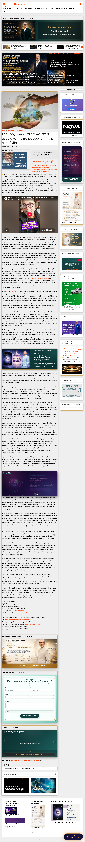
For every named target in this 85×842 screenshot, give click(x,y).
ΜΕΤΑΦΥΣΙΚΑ (14, 45)
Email (6, 694)
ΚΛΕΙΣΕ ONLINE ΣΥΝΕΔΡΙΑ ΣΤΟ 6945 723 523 (30, 666)
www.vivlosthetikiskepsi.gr (32, 624)
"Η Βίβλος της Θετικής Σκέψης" (39, 278)
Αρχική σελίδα (34, 832)
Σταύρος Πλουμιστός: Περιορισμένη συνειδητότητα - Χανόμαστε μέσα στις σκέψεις (14, 788)
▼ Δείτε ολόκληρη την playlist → (72, 268)
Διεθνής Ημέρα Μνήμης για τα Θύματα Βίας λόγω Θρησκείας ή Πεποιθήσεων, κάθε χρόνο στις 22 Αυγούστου (73, 46)
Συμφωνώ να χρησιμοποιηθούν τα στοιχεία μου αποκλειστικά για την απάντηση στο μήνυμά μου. (29, 711)
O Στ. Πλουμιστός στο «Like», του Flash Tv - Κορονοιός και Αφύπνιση (44, 170)
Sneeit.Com (45, 839)
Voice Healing (15, 291)
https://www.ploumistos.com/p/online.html (17, 620)
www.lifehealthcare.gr (18, 610)
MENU (19, 8)
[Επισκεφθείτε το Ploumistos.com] (19, 30)
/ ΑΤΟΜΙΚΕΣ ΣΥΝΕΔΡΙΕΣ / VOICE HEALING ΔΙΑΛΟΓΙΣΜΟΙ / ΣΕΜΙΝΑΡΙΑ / (55, 8)
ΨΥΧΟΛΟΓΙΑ (20, 45)
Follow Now (72, 109)
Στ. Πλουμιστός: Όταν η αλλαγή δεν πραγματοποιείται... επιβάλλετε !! (42, 162)
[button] (72, 161)
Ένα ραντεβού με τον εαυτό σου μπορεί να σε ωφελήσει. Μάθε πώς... (43, 166)
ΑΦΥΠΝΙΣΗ (28, 8)
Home (3, 130)
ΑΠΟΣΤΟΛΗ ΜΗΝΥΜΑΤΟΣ (29, 715)
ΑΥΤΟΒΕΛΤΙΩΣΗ (21, 130)
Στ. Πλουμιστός (18, 4)
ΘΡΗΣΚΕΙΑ (40, 45)
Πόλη (31, 694)
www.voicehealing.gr (26, 613)
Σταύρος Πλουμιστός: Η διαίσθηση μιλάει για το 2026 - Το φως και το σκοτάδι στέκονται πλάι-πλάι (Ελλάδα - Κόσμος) (72, 351)
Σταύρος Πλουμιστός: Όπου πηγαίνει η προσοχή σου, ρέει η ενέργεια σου (42, 788)
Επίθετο (32, 687)
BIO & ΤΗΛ (6, 11)
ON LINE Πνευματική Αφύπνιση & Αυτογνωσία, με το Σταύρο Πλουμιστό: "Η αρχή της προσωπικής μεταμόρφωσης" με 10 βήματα (23, 78)
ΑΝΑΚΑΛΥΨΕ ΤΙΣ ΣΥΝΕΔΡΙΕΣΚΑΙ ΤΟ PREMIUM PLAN (71, 179)
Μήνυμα (7, 701)
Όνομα (7, 687)
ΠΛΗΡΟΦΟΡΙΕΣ (9, 8)
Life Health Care (24, 269)
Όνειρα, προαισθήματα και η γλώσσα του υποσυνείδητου (18, 47)
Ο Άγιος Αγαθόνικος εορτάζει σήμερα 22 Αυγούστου (45, 47)
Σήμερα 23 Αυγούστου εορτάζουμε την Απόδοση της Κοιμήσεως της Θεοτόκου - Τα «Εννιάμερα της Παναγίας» (64, 64)
